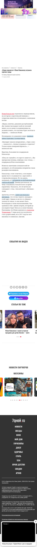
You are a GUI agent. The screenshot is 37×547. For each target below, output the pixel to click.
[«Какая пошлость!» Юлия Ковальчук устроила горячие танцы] (20, 287)
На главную (5, 67)
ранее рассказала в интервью (15, 196)
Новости (13, 67)
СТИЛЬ (18, 456)
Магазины (18, 373)
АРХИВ (18, 473)
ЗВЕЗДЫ (18, 431)
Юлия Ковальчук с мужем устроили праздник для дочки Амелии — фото (17, 332)
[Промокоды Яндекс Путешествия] (18, 387)
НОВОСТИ (18, 426)
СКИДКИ (18, 469)
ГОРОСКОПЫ (19, 443)
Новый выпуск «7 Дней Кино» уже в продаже (17, 544)
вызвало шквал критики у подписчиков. (17, 137)
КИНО (18, 435)
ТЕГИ (18, 460)
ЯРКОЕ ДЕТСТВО (18, 464)
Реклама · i (6, 523)
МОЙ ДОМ (18, 439)
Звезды (20, 67)
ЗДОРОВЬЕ (18, 452)
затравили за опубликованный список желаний (18, 181)
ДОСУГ (18, 447)
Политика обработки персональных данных (15, 519)
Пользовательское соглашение (11, 515)
